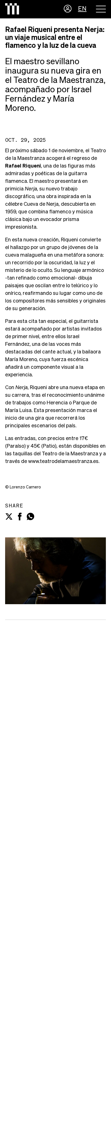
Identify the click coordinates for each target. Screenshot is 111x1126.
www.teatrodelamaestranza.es (63, 461)
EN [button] (82, 9)
